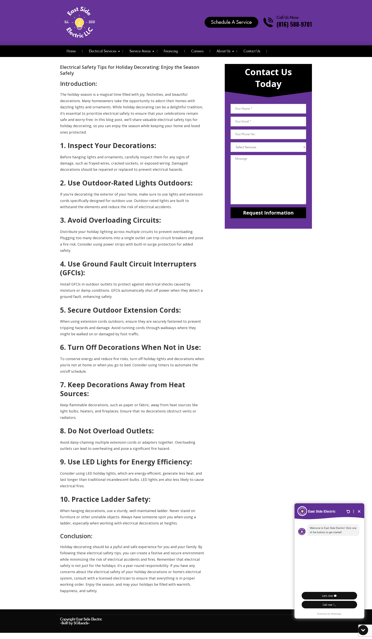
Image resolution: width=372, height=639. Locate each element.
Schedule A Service (231, 22)
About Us (223, 51)
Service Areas (140, 51)
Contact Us (252, 51)
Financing (171, 51)
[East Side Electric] (79, 22)
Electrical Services (102, 51)
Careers (197, 51)
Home (71, 51)
